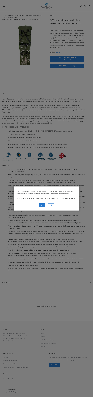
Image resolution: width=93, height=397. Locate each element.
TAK (42, 205)
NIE (51, 205)
